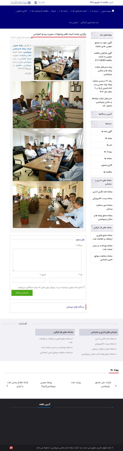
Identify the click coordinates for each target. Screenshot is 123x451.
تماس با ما (73, 22)
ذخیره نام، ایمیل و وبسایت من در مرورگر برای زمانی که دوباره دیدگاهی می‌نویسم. (50, 287)
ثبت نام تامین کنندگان (89, 22)
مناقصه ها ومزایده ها (39, 11)
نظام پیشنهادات (24, 55)
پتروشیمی (27, 62)
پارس (19, 62)
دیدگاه (79, 245)
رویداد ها (108, 152)
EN (43, 2)
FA (39, 2)
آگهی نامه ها (107, 131)
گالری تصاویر (21, 11)
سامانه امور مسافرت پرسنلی (104, 207)
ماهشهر (18, 65)
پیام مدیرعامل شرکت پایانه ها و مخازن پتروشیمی (103, 70)
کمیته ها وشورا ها (79, 11)
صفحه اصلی (106, 11)
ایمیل (43, 274)
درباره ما (94, 11)
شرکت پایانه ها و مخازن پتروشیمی (64, 448)
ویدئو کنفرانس (25, 58)
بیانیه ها (64, 11)
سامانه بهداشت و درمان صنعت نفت (102, 247)
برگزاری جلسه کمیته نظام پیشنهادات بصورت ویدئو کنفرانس (59, 34)
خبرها (53, 11)
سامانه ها (108, 158)
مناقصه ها (108, 172)
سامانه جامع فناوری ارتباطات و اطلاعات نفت (102, 237)
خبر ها (109, 145)
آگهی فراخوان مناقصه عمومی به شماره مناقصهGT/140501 (103, 56)
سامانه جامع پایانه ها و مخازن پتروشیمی (103, 217)
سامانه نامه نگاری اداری (102, 192)
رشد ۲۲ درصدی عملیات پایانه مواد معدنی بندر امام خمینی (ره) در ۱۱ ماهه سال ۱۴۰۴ (102, 86)
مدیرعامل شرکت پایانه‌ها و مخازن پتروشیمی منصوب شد (102, 102)
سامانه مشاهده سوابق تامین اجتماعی (103, 258)
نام (80, 274)
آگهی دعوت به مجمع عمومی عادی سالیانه (103, 44)
